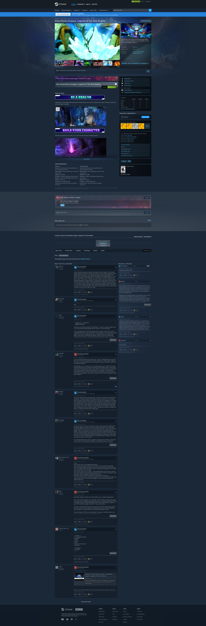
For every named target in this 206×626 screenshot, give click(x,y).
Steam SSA (101, 614)
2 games (60, 300)
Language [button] (78, 250)
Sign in (57, 70)
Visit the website (125, 144)
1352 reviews (61, 318)
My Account (140, 619)
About (88, 4)
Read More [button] (113, 340)
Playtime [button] (95, 250)
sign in (142, 1)
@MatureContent (80, 324)
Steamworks (101, 616)
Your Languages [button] (63, 255)
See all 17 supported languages (128, 109)
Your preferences (147, 236)
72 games (61, 393)
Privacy (125, 611)
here (81, 225)
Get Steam (139, 611)
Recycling (114, 619)
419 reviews (61, 460)
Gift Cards (101, 622)
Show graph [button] (146, 250)
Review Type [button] (59, 250)
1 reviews (61, 301)
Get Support (140, 616)
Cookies (125, 619)
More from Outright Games (69, 197)
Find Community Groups (126, 155)
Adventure (145, 63)
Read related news (125, 151)
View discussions (125, 153)
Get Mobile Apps (141, 614)
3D (140, 63)
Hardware (114, 616)
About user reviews (138, 236)
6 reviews (61, 356)
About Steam (102, 611)
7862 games (61, 568)
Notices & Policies (127, 616)
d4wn (60, 315)
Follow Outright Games (69, 201)
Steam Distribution (103, 619)
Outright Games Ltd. (137, 53)
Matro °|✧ (61, 266)
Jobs (113, 614)
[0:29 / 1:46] (87, 41)
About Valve (115, 611)
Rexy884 (61, 391)
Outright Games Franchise (73, 18)
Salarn (60, 566)
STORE (73, 4)
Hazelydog (61, 298)
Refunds (125, 622)
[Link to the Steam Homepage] (60, 5)
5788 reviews (61, 569)
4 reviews (61, 421)
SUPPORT (94, 4)
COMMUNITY (81, 4)
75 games (61, 355)
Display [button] (102, 250)
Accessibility (126, 614)
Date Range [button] (87, 250)
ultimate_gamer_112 (64, 528)
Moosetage (61, 420)
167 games (61, 267)
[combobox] (131, 10)
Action (129, 63)
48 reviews (61, 494)
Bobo (60, 491)
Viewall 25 (147, 126)
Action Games (63, 18)
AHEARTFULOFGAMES (138, 51)
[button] (57, 10)
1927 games (61, 458)
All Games (57, 18)
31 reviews (61, 394)
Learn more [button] (145, 117)
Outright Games (129, 140)
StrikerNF (61, 353)
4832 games (61, 316)
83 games (61, 492)
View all (149, 220)
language (147, 1)
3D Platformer (124, 63)
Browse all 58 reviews (86, 601)
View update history (125, 149)
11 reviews (61, 269)
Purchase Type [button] (68, 250)
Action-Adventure (135, 63)
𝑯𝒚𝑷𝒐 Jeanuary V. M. (64, 457)
